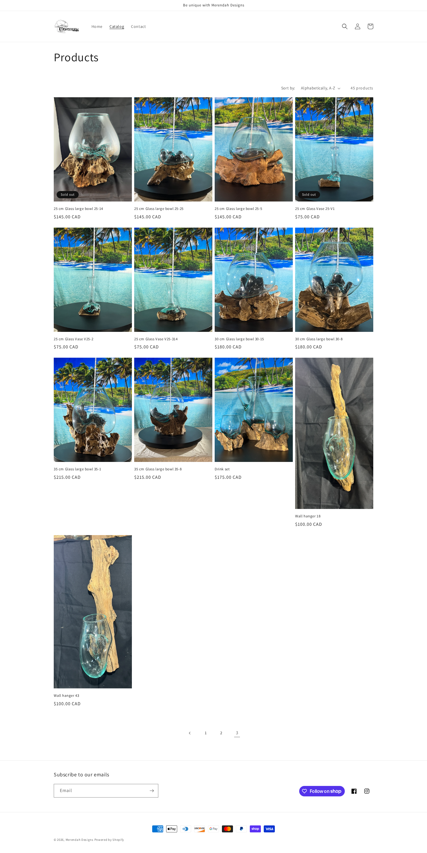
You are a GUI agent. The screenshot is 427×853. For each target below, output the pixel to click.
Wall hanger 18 (307, 516)
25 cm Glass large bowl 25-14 (78, 208)
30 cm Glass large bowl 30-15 (239, 339)
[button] (344, 26)
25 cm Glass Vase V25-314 (155, 339)
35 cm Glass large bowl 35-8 (158, 469)
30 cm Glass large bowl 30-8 (318, 339)
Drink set (222, 469)
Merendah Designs (80, 840)
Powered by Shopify (109, 840)
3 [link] (237, 733)
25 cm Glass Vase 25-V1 (315, 208)
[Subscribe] (151, 791)
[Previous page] (190, 733)
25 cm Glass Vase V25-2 (73, 339)
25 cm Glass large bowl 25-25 (159, 208)
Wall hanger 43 (66, 695)
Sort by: (288, 88)
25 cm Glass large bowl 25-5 (238, 208)
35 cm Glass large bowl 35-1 (77, 469)
